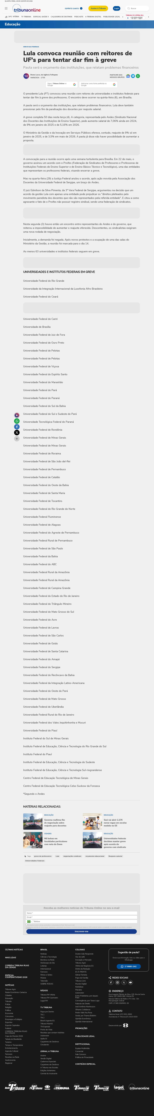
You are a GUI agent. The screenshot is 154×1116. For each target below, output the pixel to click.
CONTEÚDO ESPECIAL (85, 1064)
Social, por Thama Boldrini (85, 1016)
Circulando (44, 1045)
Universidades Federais (34, 861)
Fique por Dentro (47, 1012)
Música (43, 978)
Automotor (44, 1036)
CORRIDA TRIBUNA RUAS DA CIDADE (17, 966)
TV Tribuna (26, 17)
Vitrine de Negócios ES (84, 966)
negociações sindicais (72, 856)
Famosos (8, 1054)
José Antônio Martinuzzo (85, 1007)
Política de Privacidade (84, 1057)
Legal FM (44, 1001)
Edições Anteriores (47, 1071)
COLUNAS (80, 949)
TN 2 (42, 1018)
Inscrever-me (81, 931)
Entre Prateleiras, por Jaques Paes (86, 997)
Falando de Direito (82, 1004)
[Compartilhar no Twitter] (16, 432)
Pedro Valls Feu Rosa (83, 1013)
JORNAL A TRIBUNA (49, 1051)
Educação (9, 998)
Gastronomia (10, 1060)
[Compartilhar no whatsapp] (16, 421)
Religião (8, 1007)
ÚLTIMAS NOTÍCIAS (14, 949)
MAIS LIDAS (10, 957)
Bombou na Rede (47, 960)
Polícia (7, 1004)
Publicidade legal (111, 17)
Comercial (79, 1051)
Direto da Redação (82, 969)
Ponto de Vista (46, 1030)
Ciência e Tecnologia (48, 957)
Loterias (43, 966)
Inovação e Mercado (83, 960)
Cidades (8, 995)
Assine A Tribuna (98, 8)
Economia (9, 1013)
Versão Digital (45, 1059)
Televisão (44, 981)
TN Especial (45, 1027)
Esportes (8, 1022)
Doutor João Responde (84, 954)
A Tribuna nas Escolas (49, 1068)
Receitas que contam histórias (52, 1033)
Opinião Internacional (83, 1022)
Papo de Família (81, 978)
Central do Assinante (48, 1074)
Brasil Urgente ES (47, 1021)
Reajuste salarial (115, 856)
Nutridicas (79, 987)
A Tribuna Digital (93, 17)
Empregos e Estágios (13, 1019)
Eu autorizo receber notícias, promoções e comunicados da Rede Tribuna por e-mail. (51, 925)
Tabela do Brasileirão (13, 1039)
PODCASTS (78, 17)
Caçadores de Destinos (49, 1042)
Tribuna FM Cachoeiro (49, 998)
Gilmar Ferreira (81, 975)
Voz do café (80, 957)
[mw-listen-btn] (16, 415)
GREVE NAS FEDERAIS (31, 47)
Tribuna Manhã (46, 1024)
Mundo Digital (81, 984)
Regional (8, 1063)
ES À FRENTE (81, 972)
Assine (43, 1056)
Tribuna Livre (80, 981)
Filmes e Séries (46, 975)
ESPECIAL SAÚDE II (41, 17)
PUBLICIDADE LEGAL (85, 1036)
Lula (57, 856)
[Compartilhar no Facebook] (16, 426)
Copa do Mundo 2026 (14, 1036)
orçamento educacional (95, 856)
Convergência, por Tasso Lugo (87, 1001)
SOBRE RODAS (46, 984)
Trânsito (8, 1001)
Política (8, 1010)
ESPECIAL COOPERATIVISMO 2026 (16, 976)
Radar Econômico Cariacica (16, 992)
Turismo (8, 1042)
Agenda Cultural (11, 1051)
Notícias (43, 954)
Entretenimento (11, 1048)
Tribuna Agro (10, 989)
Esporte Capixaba (12, 1025)
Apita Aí (43, 1039)
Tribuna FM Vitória (47, 995)
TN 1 (42, 1015)
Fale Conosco (80, 1054)
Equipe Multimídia (82, 1048)
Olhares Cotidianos (82, 1010)
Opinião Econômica (83, 1019)
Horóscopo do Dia (47, 963)
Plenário (78, 990)
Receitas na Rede (12, 1057)
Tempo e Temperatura (14, 1045)
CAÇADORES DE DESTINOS (61, 17)
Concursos (9, 1016)
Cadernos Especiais (48, 1062)
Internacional (45, 969)
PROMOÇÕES (81, 1028)
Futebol (8, 1028)
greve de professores (42, 856)
